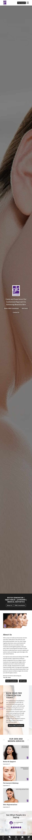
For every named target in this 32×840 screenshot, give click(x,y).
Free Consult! (21, 2)
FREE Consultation (20, 605)
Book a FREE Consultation (11, 308)
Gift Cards (25, 308)
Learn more (6, 764)
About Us (9, 605)
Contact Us (16, 312)
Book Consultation (11, 681)
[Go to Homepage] (5, 2)
